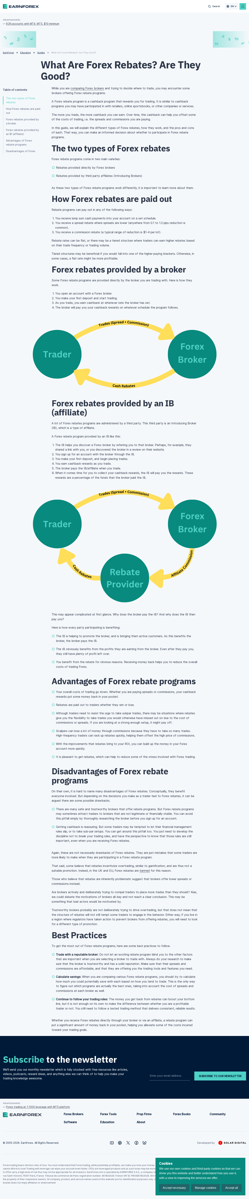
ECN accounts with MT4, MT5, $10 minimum (32, 23)
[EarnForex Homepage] (21, 6)
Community (218, 1114)
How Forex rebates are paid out (23, 110)
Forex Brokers (73, 1114)
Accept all (231, 1187)
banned (145, 870)
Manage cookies (205, 1187)
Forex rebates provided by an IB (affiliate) (22, 131)
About (141, 1122)
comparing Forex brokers (87, 88)
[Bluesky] (144, 1143)
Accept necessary (174, 1187)
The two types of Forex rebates (20, 100)
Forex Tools (108, 1114)
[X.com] (128, 1143)
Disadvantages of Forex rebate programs (20, 153)
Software (70, 1122)
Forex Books (181, 1114)
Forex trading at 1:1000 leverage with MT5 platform (38, 1106)
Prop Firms (144, 1114)
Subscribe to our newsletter (220, 1076)
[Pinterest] (120, 1143)
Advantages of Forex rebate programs (19, 142)
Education (107, 1122)
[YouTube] (112, 1142)
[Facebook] (136, 1143)
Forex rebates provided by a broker (22, 121)
